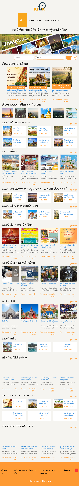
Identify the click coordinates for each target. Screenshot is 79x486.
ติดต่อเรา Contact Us (52, 20)
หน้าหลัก (22, 20)
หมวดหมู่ (31, 20)
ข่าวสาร (39, 20)
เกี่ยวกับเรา (5, 472)
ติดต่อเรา (67, 472)
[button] (3, 43)
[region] (39, 44)
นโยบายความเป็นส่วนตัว (25, 472)
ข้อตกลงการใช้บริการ (47, 472)
